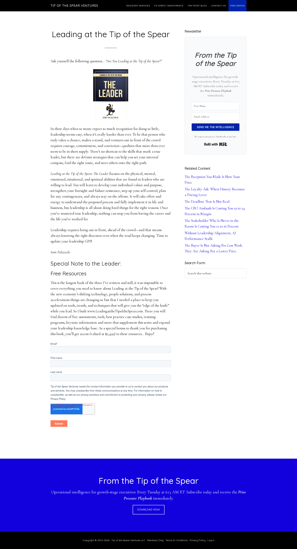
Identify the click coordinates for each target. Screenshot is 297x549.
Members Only (155, 540)
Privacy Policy (198, 540)
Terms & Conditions (177, 540)
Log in (210, 540)
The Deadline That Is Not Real (207, 201)
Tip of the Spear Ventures (74, 6)
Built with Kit (215, 144)
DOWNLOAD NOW (148, 509)
